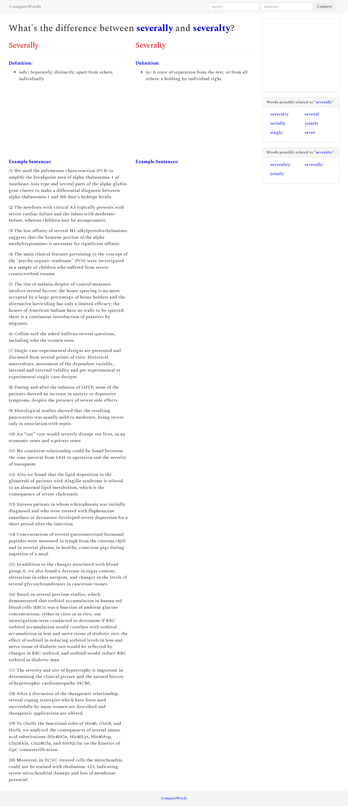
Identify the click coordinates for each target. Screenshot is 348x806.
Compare (324, 6)
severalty (211, 28)
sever (310, 132)
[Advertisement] (68, 120)
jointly (311, 123)
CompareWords (25, 6)
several (312, 114)
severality (280, 164)
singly (276, 132)
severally (154, 28)
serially (277, 123)
